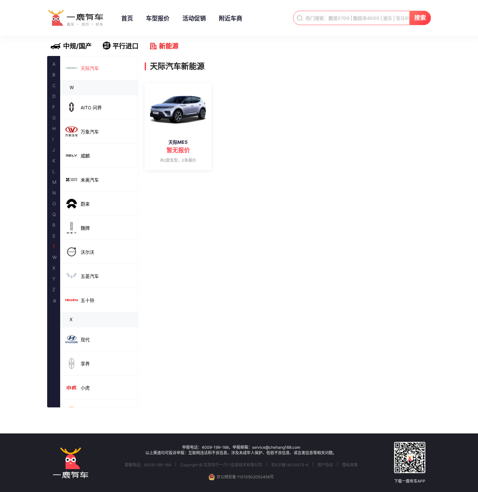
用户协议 (325, 464)
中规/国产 (77, 46)
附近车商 (230, 18)
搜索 (420, 17)
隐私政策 (350, 464)
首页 (127, 18)
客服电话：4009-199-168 (148, 464)
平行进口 (126, 46)
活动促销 (194, 18)
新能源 (169, 46)
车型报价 (157, 18)
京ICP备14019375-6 (289, 464)
